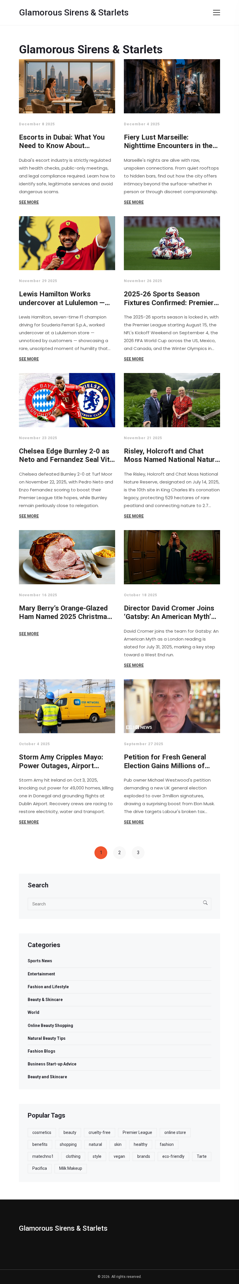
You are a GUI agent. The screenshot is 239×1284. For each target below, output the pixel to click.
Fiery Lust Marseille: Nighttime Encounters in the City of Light (168, 141)
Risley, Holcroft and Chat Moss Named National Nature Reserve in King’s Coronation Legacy (171, 455)
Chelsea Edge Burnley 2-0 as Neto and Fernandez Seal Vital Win (67, 455)
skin (118, 1144)
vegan (119, 1156)
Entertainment (41, 974)
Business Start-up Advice (52, 1064)
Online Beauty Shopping (50, 1025)
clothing (73, 1156)
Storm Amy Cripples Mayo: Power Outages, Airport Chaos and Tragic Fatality (61, 761)
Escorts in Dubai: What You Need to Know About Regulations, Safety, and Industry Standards (62, 141)
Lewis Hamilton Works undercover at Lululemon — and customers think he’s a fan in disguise (62, 298)
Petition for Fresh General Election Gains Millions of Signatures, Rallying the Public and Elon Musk (165, 761)
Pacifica (39, 1168)
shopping (68, 1144)
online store (175, 1132)
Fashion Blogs (41, 1051)
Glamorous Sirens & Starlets (74, 12)
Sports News (40, 960)
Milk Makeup (70, 1168)
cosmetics (41, 1132)
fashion (167, 1144)
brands (143, 1156)
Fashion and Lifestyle (48, 986)
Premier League (137, 1132)
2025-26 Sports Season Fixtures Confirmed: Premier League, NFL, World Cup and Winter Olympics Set (169, 298)
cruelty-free (99, 1132)
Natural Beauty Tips (47, 1038)
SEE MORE (29, 202)
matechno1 (43, 1156)
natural (95, 1144)
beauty (70, 1132)
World (33, 1012)
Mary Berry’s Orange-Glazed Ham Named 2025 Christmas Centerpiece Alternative (65, 612)
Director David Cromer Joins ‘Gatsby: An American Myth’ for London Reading (169, 612)
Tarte (202, 1156)
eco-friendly (173, 1156)
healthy (140, 1144)
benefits (40, 1144)
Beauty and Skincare (47, 1076)
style (97, 1156)
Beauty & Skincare (45, 999)
